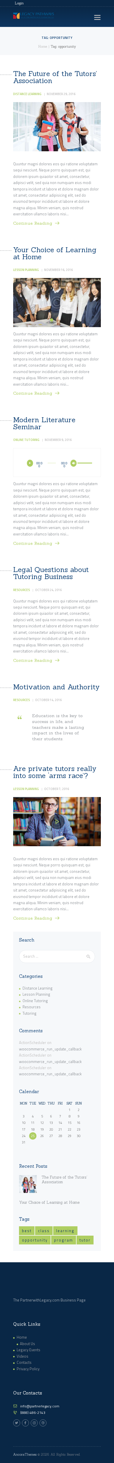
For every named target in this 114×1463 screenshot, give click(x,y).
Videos (22, 1356)
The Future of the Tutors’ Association (55, 77)
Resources (21, 590)
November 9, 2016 (58, 439)
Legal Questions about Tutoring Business (51, 573)
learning (65, 1231)
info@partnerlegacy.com (39, 1406)
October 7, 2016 (56, 789)
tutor (85, 1240)
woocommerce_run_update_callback (50, 1049)
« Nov (23, 1148)
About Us (27, 1344)
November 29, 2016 (61, 94)
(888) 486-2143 (32, 1412)
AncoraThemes (25, 1454)
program (63, 1240)
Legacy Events (28, 1350)
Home (42, 46)
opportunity (35, 1240)
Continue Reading (32, 223)
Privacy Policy (28, 1369)
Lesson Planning (26, 269)
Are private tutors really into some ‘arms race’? (54, 772)
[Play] (30, 463)
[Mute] (73, 463)
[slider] (82, 464)
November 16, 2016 (58, 269)
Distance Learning (27, 94)
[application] (57, 462)
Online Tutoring (26, 439)
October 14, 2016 (48, 700)
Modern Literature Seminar (44, 423)
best (27, 1231)
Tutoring (30, 1013)
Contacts (24, 1362)
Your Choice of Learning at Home (54, 253)
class (44, 1231)
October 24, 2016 (48, 590)
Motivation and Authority (56, 687)
